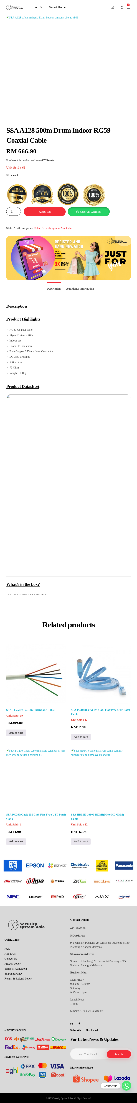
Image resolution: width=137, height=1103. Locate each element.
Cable (37, 228)
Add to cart (45, 211)
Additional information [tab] (80, 288)
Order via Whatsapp (90, 211)
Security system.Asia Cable (57, 228)
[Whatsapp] (126, 1086)
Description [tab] (54, 288)
